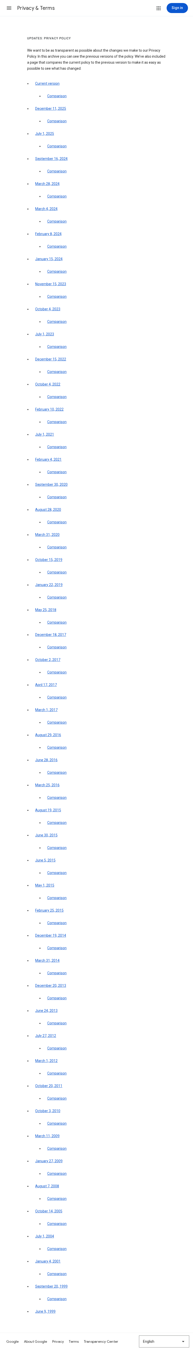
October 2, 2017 (47, 660)
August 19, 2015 (48, 810)
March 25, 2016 (47, 785)
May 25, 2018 (45, 610)
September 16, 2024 (51, 159)
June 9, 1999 (45, 1311)
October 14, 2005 (48, 1211)
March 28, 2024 (47, 184)
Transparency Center (101, 1341)
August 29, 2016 (48, 735)
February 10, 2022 (49, 409)
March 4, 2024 (46, 209)
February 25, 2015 (49, 910)
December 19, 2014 (50, 935)
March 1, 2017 (46, 710)
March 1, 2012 (46, 1061)
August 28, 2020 (48, 510)
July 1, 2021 (44, 434)
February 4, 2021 (48, 459)
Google (12, 1341)
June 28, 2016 (46, 760)
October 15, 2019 (48, 560)
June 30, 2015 (46, 835)
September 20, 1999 (51, 1286)
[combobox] (164, 1341)
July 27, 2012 (45, 1036)
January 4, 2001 (48, 1261)
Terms (74, 1341)
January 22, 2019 (49, 585)
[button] (9, 8)
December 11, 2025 (50, 109)
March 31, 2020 (47, 535)
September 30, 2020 (51, 485)
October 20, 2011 (48, 1086)
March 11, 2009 (47, 1136)
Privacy (58, 1341)
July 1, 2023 (44, 334)
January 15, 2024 (49, 259)
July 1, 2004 (44, 1236)
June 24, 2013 (46, 1011)
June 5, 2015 (45, 860)
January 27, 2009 (49, 1161)
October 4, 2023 (47, 309)
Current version (47, 83)
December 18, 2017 (50, 635)
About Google (35, 1341)
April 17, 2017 (46, 685)
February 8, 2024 (48, 234)
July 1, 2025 (44, 134)
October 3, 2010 (47, 1111)
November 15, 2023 (50, 284)
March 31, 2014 (47, 960)
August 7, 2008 (47, 1186)
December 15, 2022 (50, 359)
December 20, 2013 (50, 986)
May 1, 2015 (44, 885)
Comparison (57, 96)
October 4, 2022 (47, 384)
